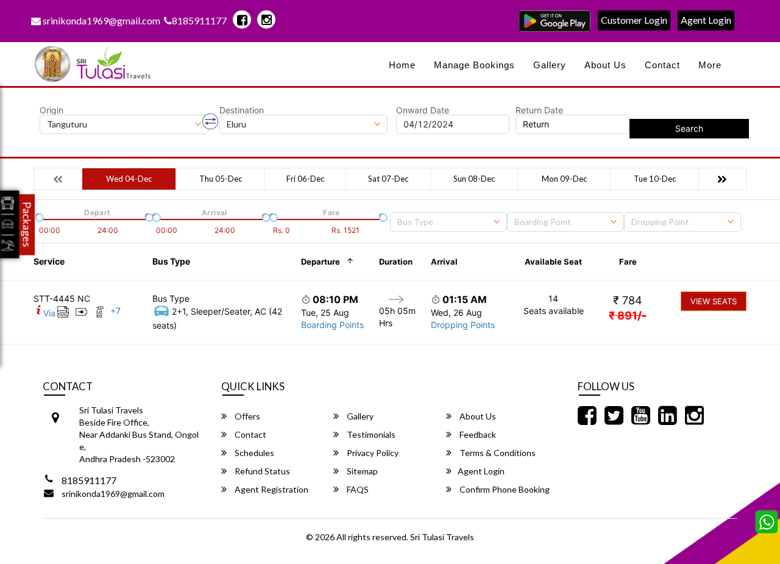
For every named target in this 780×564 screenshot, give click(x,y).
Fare (628, 261)
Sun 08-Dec (474, 179)
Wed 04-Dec (129, 179)
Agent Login (706, 20)
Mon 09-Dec (564, 179)
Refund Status (261, 471)
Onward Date (422, 110)
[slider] (38, 216)
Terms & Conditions (497, 453)
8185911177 (199, 20)
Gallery (549, 65)
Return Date (539, 110)
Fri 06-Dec (305, 179)
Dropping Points (463, 324)
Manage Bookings (474, 65)
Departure (320, 261)
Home (402, 65)
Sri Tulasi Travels (442, 537)
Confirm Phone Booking (504, 489)
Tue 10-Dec (655, 179)
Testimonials (370, 434)
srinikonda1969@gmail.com (100, 20)
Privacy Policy (372, 453)
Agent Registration (270, 489)
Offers (246, 416)
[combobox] (448, 222)
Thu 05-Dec (220, 179)
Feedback (477, 434)
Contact (662, 65)
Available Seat (553, 261)
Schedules (253, 453)
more (710, 65)
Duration (396, 261)
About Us (605, 65)
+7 (115, 310)
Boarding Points (332, 324)
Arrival (444, 261)
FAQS (357, 489)
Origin (51, 110)
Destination (241, 110)
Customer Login (634, 20)
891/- (628, 315)
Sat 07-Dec (388, 179)
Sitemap (361, 471)
